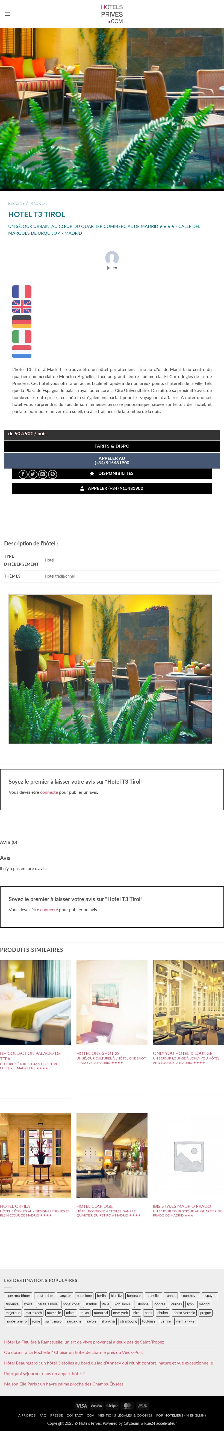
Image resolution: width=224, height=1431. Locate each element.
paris (148, 1313)
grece (28, 1304)
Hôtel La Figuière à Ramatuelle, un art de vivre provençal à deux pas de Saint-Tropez (84, 1342)
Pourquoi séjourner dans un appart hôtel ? (44, 1374)
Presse (56, 1415)
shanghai (108, 1321)
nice (136, 1313)
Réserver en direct (35, 988)
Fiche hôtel (35, 1000)
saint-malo (53, 1321)
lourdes (176, 1304)
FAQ (43, 1415)
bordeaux (134, 1295)
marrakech (33, 1313)
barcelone (84, 1295)
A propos (27, 1415)
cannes (171, 1295)
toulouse (148, 1321)
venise (166, 1321)
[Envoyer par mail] (42, 474)
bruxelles (153, 1295)
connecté (49, 792)
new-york (120, 1313)
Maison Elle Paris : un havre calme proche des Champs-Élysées (63, 1384)
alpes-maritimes (18, 1295)
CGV (90, 1415)
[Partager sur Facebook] (23, 474)
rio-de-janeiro (16, 1321)
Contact (75, 1415)
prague (205, 1313)
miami (70, 1313)
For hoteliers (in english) (181, 1415)
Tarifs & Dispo (112, 446)
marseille (54, 1313)
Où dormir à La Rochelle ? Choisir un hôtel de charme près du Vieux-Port (73, 1352)
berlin (101, 1295)
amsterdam (44, 1295)
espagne (16, 203)
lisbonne (142, 1304)
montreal (101, 1313)
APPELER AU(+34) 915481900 (112, 461)
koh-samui (122, 1304)
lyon (190, 1304)
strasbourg (128, 1321)
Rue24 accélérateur (160, 1423)
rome (36, 1321)
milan (85, 1313)
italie (105, 1304)
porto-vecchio (184, 1313)
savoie (91, 1321)
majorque (13, 1313)
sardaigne (74, 1321)
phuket (162, 1313)
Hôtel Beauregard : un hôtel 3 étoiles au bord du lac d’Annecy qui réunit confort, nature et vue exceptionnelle (108, 1363)
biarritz (116, 1295)
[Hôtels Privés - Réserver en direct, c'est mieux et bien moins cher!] (112, 14)
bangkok (65, 1295)
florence (12, 1304)
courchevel (189, 1295)
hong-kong (71, 1304)
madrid (37, 203)
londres (159, 1304)
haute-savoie (48, 1304)
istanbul (91, 1304)
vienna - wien (186, 1321)
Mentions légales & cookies (125, 1415)
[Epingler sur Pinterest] (52, 474)
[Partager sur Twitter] (32, 474)
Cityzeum (131, 1423)
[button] (7, 13)
